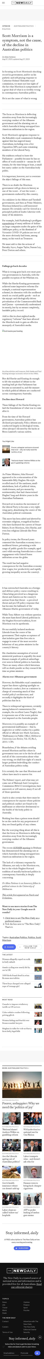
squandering (8, 224)
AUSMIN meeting (21, 848)
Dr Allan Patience (8, 57)
